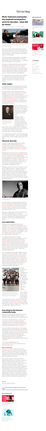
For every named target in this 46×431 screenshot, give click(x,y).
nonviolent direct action (12, 255)
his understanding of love (18, 227)
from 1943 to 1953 (11, 209)
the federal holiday (13, 52)
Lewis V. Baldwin (21, 67)
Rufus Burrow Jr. (11, 67)
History (21, 387)
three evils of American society (19, 71)
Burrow (6, 213)
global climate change (17, 324)
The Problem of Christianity (14, 93)
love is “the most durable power (19, 331)
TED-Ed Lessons (35, 71)
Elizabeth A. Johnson (18, 319)
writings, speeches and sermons (16, 65)
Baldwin (10, 236)
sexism (24, 324)
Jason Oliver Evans (6, 349)
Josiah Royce (21, 89)
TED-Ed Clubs (35, 67)
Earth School (35, 62)
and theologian (16, 75)
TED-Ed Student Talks (37, 73)
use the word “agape (11, 230)
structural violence (19, 325)
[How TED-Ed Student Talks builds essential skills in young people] (8, 395)
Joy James (9, 321)
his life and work (20, 147)
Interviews (34, 64)
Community (10, 387)
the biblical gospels (12, 98)
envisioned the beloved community (15, 167)
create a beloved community (16, 302)
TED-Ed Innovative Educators (36, 70)
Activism (5, 387)
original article (9, 345)
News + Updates (21, 26)
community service (15, 387)
